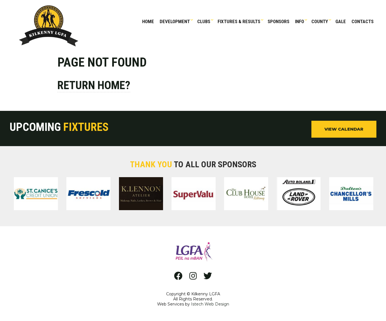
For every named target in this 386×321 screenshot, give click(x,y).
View (343, 129)
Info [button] (299, 21)
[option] (36, 194)
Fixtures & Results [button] (239, 21)
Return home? (93, 85)
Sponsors (278, 21)
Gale (340, 21)
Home (148, 21)
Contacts (363, 21)
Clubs (203, 21)
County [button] (319, 21)
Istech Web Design (210, 304)
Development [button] (175, 21)
